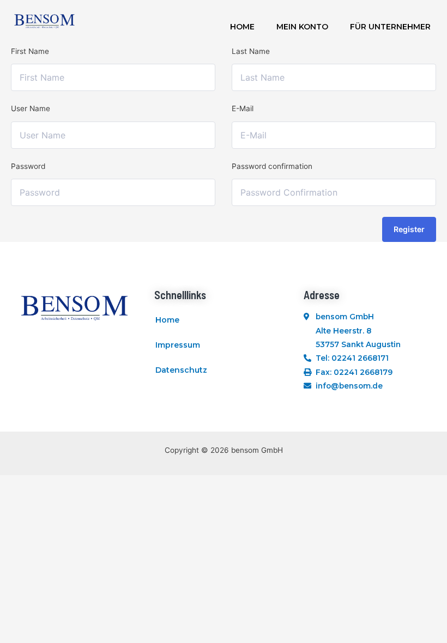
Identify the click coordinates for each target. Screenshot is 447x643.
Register (409, 229)
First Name (30, 51)
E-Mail (242, 108)
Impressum (177, 345)
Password (28, 166)
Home (242, 27)
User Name (30, 108)
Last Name (251, 51)
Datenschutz (181, 370)
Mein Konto (302, 27)
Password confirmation (272, 166)
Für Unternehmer (390, 27)
